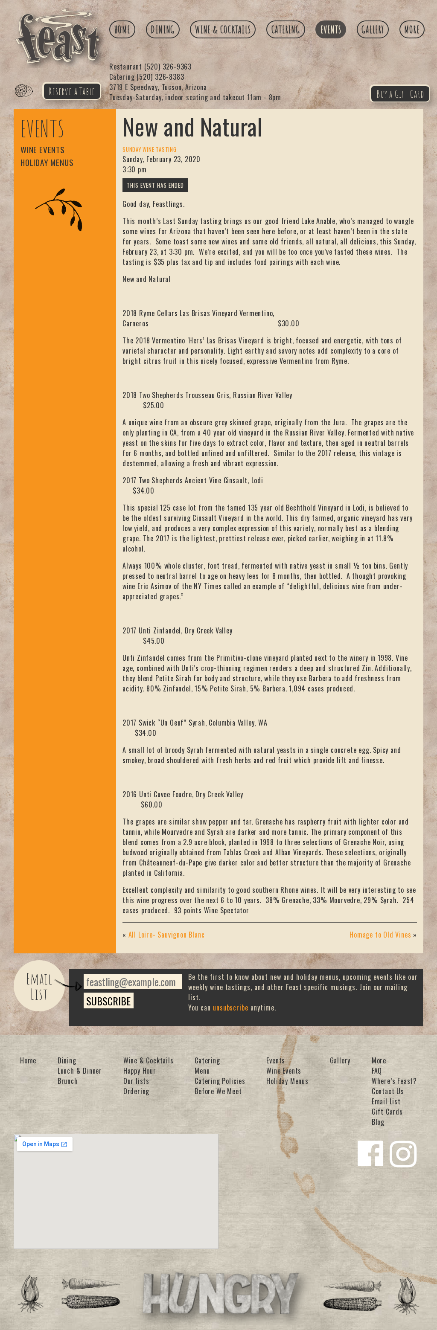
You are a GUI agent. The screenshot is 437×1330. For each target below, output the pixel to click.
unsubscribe (231, 1007)
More (412, 29)
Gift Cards (387, 1111)
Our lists (136, 1081)
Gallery (372, 29)
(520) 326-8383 (146, 77)
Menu (202, 1071)
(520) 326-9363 (150, 66)
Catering (285, 29)
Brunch (68, 1081)
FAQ (377, 1071)
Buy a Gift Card (400, 93)
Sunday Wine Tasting (149, 149)
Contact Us (388, 1091)
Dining (163, 29)
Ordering (136, 1091)
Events (330, 29)
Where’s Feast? (394, 1081)
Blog (378, 1122)
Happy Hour (139, 1071)
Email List (39, 986)
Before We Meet (218, 1091)
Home (122, 29)
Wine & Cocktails (223, 29)
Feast (29, 100)
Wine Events (42, 149)
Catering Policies (220, 1081)
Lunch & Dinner (80, 1071)
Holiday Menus (46, 162)
